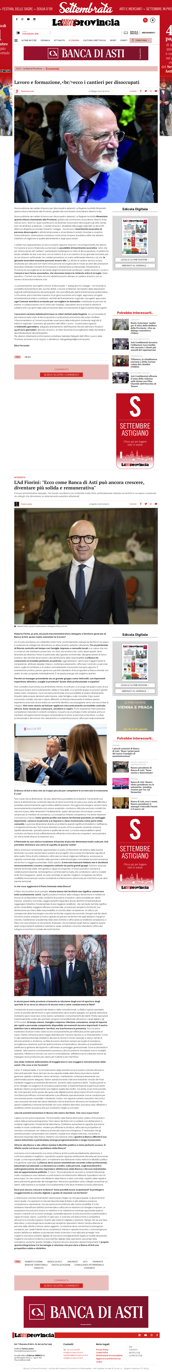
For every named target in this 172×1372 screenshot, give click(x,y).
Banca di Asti (54, 1262)
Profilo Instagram (24, 19)
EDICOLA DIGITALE (134, 33)
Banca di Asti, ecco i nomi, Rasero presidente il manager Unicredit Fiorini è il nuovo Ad (144, 805)
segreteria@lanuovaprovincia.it (75, 1355)
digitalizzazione (61, 1265)
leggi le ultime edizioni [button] (134, 259)
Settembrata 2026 (30, 33)
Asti (85, 1262)
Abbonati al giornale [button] (134, 265)
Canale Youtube (30, 19)
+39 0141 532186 (73, 1350)
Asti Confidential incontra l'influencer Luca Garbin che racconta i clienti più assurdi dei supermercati (144, 346)
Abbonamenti (148, 33)
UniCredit (72, 1262)
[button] (152, 20)
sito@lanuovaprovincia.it (73, 1358)
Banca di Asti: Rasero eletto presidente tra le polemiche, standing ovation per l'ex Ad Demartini (142, 787)
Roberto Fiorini (33, 1262)
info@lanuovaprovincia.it (73, 1352)
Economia (52, 68)
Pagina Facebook (18, 19)
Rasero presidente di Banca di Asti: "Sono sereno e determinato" (142, 770)
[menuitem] (29, 40)
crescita (39, 1268)
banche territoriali (36, 1265)
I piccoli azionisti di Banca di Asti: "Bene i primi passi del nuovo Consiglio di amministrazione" (126, 752)
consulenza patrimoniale (89, 1265)
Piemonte (98, 1262)
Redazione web (27, 91)
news (28, 357)
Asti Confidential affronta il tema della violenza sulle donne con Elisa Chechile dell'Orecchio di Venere (144, 381)
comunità (89, 1268)
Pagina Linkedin (36, 19)
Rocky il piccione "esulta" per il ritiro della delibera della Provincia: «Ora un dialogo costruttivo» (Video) (144, 327)
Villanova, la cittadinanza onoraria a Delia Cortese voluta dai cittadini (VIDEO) (144, 363)
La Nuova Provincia (32, 68)
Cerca (145, 20)
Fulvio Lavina (26, 504)
